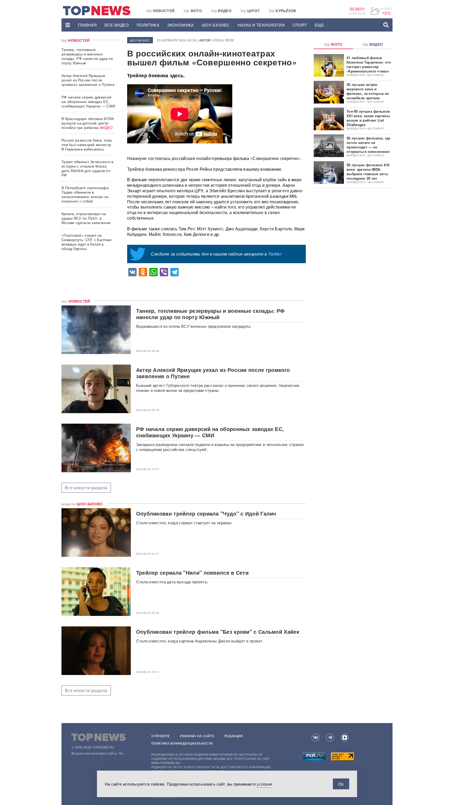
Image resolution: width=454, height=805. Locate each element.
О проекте (160, 736)
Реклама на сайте (197, 736)
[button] (67, 25)
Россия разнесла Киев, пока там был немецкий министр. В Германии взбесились (86, 144)
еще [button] (319, 25)
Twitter (275, 254)
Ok (341, 784)
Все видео (117, 25)
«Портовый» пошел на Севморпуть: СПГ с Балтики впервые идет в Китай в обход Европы (86, 241)
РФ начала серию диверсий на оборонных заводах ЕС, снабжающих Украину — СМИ (88, 101)
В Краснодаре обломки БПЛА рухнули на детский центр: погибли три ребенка (87, 123)
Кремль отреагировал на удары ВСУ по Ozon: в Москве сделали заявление (86, 218)
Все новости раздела (86, 488)
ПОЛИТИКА (148, 25)
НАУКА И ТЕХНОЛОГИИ (261, 25)
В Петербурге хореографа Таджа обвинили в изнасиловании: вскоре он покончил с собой (85, 194)
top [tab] (333, 44)
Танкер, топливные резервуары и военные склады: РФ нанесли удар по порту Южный (87, 56)
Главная (87, 25)
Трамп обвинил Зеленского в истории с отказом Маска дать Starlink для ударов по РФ (87, 168)
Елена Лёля (223, 40)
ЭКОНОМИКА (180, 25)
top (160, 10)
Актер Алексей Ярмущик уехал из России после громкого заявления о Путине (88, 80)
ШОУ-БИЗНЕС (216, 25)
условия (264, 784)
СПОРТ (300, 25)
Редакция (233, 736)
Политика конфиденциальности (182, 743)
